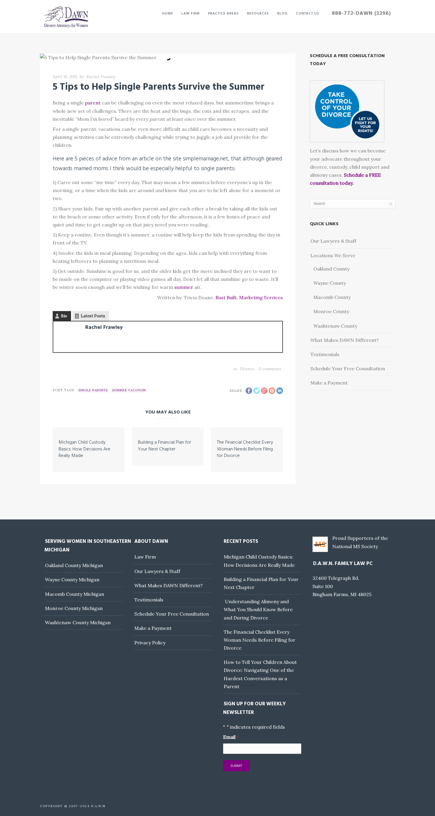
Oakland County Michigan (74, 565)
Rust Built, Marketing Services (249, 297)
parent (93, 103)
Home (167, 14)
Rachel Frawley (100, 76)
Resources (258, 14)
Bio (64, 315)
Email (231, 737)
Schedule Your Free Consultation (347, 368)
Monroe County (331, 311)
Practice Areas (223, 14)
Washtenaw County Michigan (78, 622)
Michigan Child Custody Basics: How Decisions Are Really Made (84, 449)
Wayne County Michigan (72, 579)
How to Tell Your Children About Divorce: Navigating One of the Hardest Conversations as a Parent (260, 674)
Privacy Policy (149, 643)
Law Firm (190, 14)
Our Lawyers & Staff (333, 241)
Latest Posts (93, 315)
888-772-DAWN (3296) (361, 13)
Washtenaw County (335, 326)
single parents (93, 390)
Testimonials (324, 354)
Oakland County (331, 269)
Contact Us (307, 14)
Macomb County (332, 297)
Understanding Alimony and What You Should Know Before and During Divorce (258, 609)
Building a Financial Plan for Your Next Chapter (164, 446)
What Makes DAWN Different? (344, 340)
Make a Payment (329, 383)
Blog (282, 14)
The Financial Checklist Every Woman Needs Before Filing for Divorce (245, 449)
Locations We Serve (332, 255)
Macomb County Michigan (74, 594)
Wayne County (329, 283)
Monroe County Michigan (74, 608)
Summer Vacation (129, 390)
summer (183, 287)
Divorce (247, 368)
